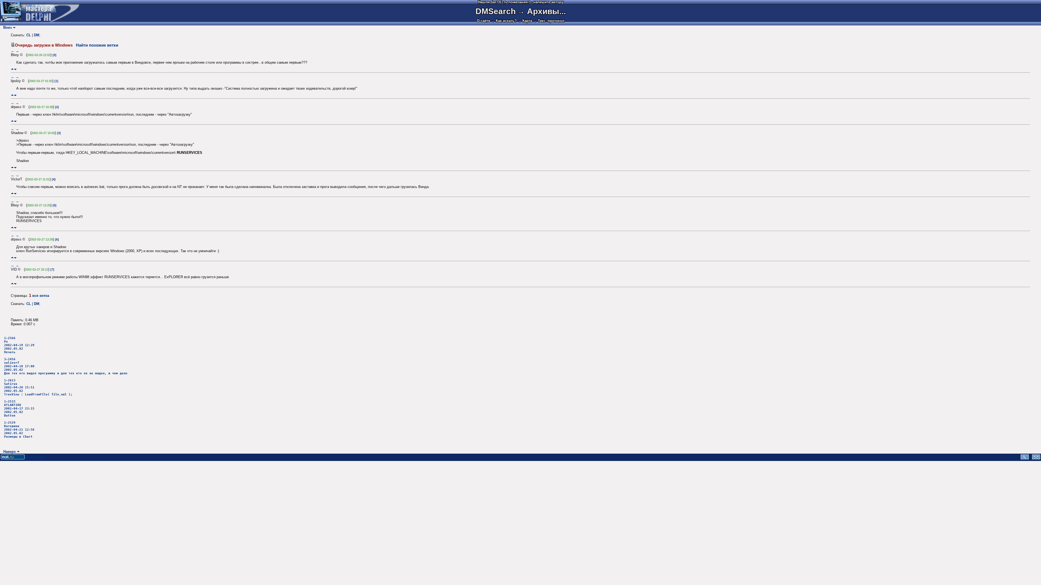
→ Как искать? (504, 21)
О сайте (483, 21)
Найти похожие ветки (97, 45)
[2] (57, 107)
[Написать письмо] (1036, 458)
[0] (54, 55)
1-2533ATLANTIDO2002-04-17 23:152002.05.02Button (19, 408)
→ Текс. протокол (548, 21)
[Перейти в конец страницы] (15, 69)
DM (36, 35)
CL (28, 35)
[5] (54, 205)
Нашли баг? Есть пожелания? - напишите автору (520, 2)
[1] (56, 81)
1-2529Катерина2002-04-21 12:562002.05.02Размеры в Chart (19, 429)
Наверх (8, 452)
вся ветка (40, 296)
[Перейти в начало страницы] (12, 69)
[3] (59, 133)
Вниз (6, 27)
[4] (54, 179)
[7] (52, 269)
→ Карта (525, 21)
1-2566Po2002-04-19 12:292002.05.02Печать (19, 345)
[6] (57, 239)
